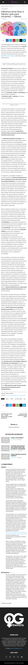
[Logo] (14, 630)
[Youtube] (21, 657)
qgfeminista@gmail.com (16, 648)
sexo (25, 398)
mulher (11, 398)
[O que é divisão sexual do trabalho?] (5, 457)
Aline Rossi (13, 457)
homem (7, 398)
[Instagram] (10, 657)
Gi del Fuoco (14, 450)
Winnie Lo (5, 18)
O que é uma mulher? (17, 437)
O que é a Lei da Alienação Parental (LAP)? (22, 415)
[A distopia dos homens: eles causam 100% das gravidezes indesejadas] (5, 448)
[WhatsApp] (17, 40)
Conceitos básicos (8, 5)
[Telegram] (24, 40)
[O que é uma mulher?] (5, 440)
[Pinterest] (14, 40)
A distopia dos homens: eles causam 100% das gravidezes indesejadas (18, 447)
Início (2, 5)
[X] (10, 40)
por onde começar (18, 398)
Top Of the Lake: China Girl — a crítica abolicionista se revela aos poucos (6, 416)
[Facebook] (7, 40)
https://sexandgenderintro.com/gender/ (15, 395)
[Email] (20, 40)
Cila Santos (13, 439)
